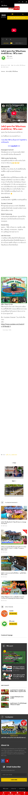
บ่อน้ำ (7, 454)
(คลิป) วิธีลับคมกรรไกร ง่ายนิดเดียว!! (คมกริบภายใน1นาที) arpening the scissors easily (12, 597)
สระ (10, 454)
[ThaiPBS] (4, 613)
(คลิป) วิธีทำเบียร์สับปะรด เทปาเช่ (17, 17)
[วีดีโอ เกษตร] (4, 624)
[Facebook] (3, 761)
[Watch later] (6, 39)
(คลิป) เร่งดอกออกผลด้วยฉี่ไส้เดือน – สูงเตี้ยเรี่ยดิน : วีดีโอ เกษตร (14, 573)
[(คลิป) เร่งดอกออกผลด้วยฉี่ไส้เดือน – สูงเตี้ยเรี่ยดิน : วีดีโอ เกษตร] (14, 563)
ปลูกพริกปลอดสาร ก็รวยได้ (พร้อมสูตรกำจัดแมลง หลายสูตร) (18, 703)
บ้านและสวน (11, 655)
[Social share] (10, 39)
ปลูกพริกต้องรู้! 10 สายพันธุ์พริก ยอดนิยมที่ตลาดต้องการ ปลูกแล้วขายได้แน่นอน (18, 691)
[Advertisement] (14, 89)
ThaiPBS (11, 611)
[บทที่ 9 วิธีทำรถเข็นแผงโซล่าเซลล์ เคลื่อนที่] (14, 727)
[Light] (3, 39)
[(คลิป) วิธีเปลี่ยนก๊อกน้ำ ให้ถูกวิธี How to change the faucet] (14, 513)
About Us (13, 788)
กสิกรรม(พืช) (16, 65)
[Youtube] (7, 761)
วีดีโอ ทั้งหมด (4, 5)
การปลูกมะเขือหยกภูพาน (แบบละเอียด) (17, 697)
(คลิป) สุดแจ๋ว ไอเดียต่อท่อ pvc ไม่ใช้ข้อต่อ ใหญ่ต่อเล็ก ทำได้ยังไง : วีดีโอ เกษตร (19, 668)
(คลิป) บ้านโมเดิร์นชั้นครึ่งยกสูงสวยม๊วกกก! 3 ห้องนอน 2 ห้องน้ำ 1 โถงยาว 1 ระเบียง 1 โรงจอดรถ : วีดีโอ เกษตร (13, 548)
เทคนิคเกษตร (14, 454)
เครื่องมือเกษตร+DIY (14, 735)
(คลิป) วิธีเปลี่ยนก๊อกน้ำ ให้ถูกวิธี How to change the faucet (13, 522)
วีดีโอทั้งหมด (22, 65)
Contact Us (22, 788)
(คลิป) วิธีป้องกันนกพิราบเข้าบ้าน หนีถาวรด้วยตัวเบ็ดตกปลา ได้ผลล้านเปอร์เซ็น (14, 658)
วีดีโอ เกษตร (9, 56)
